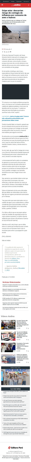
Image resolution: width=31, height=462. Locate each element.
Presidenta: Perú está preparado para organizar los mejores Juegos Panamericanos (22, 346)
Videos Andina (7, 316)
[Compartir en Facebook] (27, 328)
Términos (21, 456)
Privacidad (26, 456)
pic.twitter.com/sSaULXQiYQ (12, 262)
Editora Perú (6, 456)
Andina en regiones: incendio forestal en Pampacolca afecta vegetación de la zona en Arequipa (22, 357)
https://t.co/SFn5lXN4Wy (11, 260)
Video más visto (15, 367)
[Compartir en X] (28, 328)
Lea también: (15, 118)
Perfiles (12, 1)
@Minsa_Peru (16, 258)
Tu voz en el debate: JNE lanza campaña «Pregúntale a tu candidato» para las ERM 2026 (22, 334)
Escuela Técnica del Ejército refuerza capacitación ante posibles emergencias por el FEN (23, 323)
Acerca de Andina (13, 456)
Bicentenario (6, 1)
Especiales (19, 1)
